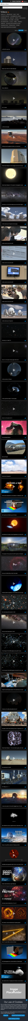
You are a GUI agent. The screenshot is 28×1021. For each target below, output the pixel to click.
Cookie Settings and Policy (14, 1018)
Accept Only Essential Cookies (18, 1015)
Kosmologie (3, 18)
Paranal (20, 21)
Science (13, 1)
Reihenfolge (21, 30)
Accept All (6, 1015)
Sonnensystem (4, 25)
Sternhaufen (12, 25)
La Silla (11, 21)
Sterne (17, 25)
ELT (8, 18)
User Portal (18, 1)
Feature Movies (4, 19)
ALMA (14, 14)
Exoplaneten (22, 18)
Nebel (15, 21)
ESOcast (12, 18)
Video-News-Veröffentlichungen (8, 27)
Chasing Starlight (5, 16)
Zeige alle (3, 14)
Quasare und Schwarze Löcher (13, 23)
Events (16, 18)
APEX (18, 14)
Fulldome (11, 19)
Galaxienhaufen (4, 21)
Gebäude (3, 23)
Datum (25, 30)
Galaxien (16, 19)
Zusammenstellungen (16, 16)
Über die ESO (9, 14)
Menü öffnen (5, 4)
